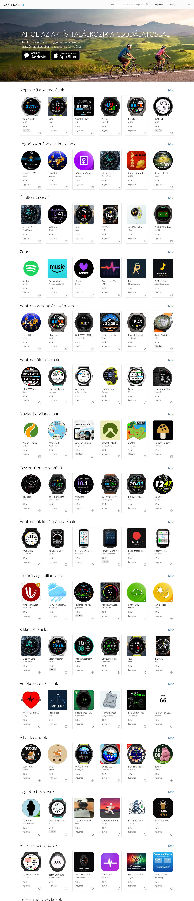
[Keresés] (147, 4)
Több (171, 90)
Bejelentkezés (161, 4)
